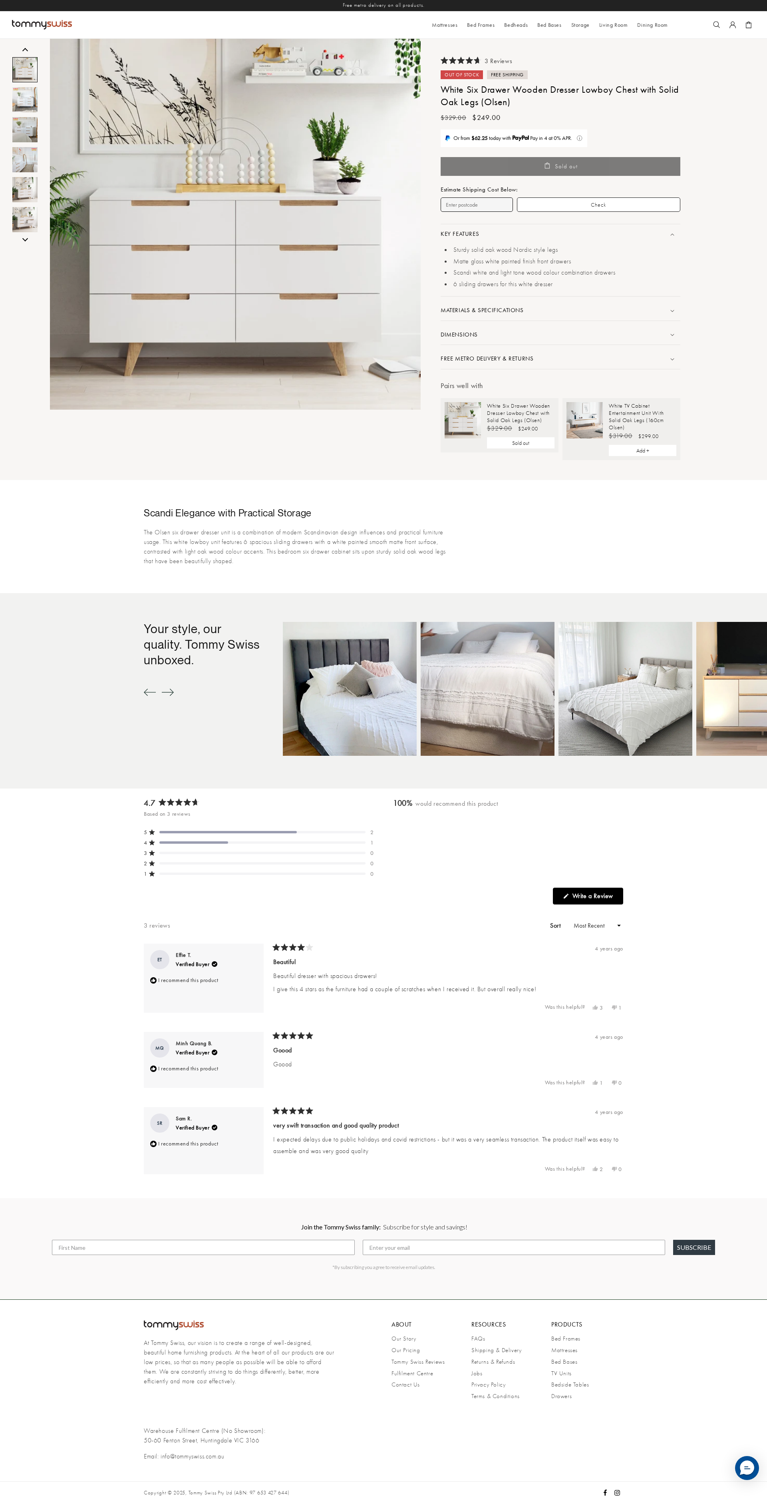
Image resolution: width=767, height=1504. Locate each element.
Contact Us (405, 1384)
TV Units (561, 1373)
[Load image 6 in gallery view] (25, 219)
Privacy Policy (488, 1384)
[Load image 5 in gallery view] (25, 189)
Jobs (476, 1373)
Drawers (561, 1396)
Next (25, 239)
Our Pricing (405, 1350)
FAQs (478, 1339)
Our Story (403, 1339)
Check (598, 204)
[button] (480, 24)
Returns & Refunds (493, 1362)
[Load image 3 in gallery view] (25, 129)
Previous (25, 51)
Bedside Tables (570, 1384)
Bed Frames (565, 1339)
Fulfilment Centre (412, 1373)
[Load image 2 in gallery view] (25, 99)
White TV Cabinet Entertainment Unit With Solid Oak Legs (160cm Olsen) (636, 416)
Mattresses (564, 1350)
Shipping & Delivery (496, 1350)
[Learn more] (579, 138)
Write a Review (596, 897)
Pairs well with (462, 385)
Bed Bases (564, 1362)
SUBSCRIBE (694, 1247)
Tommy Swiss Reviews (418, 1362)
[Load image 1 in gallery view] (25, 69)
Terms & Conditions (495, 1396)
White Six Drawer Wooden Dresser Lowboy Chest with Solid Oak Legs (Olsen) (518, 413)
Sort (556, 925)
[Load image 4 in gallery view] (25, 159)
